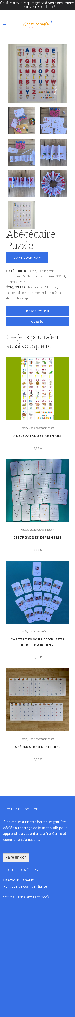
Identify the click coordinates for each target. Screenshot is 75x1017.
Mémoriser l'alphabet (42, 287)
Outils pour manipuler (41, 529)
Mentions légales (19, 880)
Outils (32, 271)
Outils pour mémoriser (38, 276)
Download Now (27, 258)
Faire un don (15, 857)
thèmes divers (16, 282)
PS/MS (60, 276)
